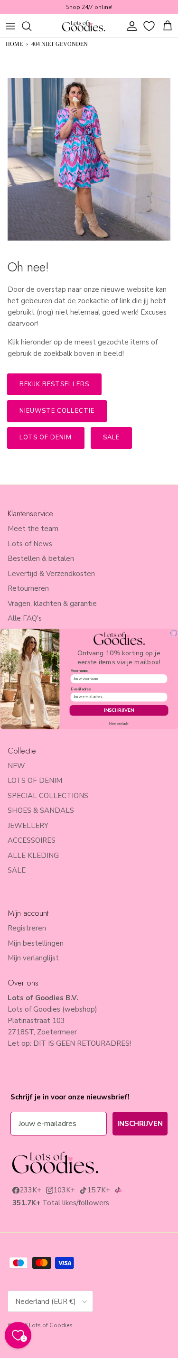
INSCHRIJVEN (119, 710)
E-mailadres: (80, 689)
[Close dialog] (173, 633)
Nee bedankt (119, 724)
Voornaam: (79, 671)
